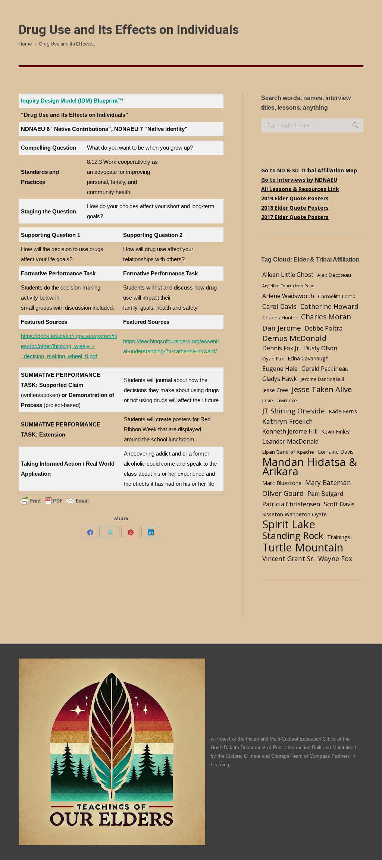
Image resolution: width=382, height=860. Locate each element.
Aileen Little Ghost (287, 274)
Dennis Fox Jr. (281, 348)
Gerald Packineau (324, 369)
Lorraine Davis (336, 451)
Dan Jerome (281, 327)
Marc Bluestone (281, 483)
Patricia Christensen (291, 504)
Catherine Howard (329, 306)
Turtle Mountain (302, 547)
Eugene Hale (280, 369)
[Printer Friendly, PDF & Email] (55, 500)
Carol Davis (279, 306)
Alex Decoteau (334, 275)
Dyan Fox (273, 358)
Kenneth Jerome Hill (289, 431)
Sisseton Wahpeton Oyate (294, 514)
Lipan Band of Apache (288, 451)
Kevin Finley (335, 431)
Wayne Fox (335, 558)
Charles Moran (326, 316)
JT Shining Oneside (293, 410)
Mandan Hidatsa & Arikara (309, 466)
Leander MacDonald (290, 441)
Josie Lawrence (279, 400)
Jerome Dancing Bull (322, 379)
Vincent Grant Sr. (288, 558)
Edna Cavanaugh (308, 358)
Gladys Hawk (279, 379)
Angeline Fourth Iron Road (288, 285)
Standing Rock (292, 535)
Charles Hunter (279, 317)
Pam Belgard (325, 494)
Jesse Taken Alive (322, 389)
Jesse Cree (275, 390)
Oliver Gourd (283, 493)
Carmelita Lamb (337, 296)
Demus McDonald (294, 338)
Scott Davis (339, 504)
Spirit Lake (288, 524)
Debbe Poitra (323, 328)
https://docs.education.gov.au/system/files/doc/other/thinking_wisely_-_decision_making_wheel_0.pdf (69, 346)
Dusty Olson (320, 348)
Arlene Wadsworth (288, 296)
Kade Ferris (343, 411)
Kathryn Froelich (287, 421)
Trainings (338, 537)
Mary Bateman (328, 482)
